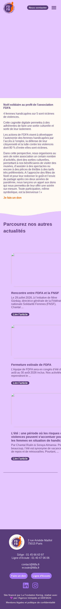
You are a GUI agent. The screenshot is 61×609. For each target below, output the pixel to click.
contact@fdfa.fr (30, 564)
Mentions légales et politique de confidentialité (30, 602)
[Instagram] (35, 585)
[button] (54, 7)
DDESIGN (45, 598)
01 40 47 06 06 (40, 557)
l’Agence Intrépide (27, 598)
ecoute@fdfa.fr (30, 567)
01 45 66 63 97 (35, 554)
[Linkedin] (26, 585)
